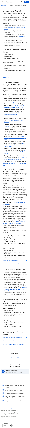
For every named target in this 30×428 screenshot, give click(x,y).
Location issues (7, 382)
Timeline (6, 126)
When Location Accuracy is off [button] (11, 264)
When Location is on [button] (8, 74)
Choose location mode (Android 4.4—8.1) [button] (13, 341)
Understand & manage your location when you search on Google (15, 397)
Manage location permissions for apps (13, 390)
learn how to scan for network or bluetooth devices (15, 151)
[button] (2, 2)
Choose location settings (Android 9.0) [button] (12, 337)
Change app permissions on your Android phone (16, 401)
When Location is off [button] (8, 77)
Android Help (8, 2)
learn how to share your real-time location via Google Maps (15, 138)
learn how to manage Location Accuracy (14, 102)
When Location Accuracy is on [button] (10, 260)
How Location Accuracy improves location (14, 393)
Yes (11, 357)
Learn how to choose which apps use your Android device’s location (15, 289)
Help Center (3, 5)
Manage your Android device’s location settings (14, 386)
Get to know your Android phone (8, 408)
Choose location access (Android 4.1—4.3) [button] (13, 344)
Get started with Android (20, 5)
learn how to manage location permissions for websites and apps (14, 145)
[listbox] (7, 425)
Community (10, 5)
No (18, 357)
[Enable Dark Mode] (13, 425)
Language (6, 423)
